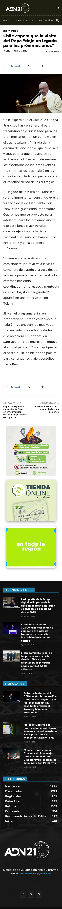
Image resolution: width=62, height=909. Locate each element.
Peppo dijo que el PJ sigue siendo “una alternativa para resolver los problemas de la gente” (15, 412)
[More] (42, 66)
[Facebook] (23, 894)
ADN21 (7, 51)
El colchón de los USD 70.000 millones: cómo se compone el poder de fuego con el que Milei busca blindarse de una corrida (37, 632)
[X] (39, 894)
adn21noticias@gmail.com (35, 873)
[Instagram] (31, 894)
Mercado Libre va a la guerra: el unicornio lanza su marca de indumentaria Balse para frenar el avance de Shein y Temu (40, 731)
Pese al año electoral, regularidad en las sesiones (47, 409)
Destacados (10, 31)
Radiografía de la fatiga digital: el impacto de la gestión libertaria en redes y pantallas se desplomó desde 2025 (38, 606)
